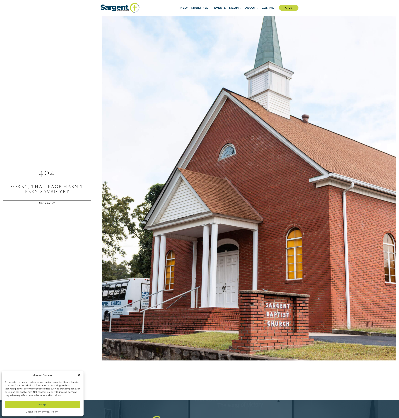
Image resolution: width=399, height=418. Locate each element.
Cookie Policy (33, 411)
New (184, 8)
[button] (78, 375)
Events (220, 8)
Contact (269, 8)
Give (288, 8)
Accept (42, 404)
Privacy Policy (50, 411)
